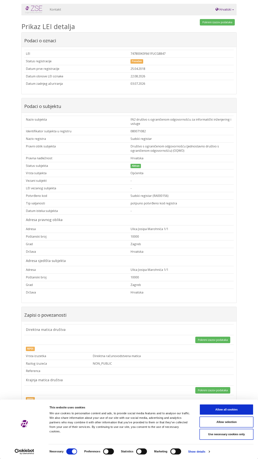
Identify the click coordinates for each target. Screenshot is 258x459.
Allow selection (226, 422)
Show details (196, 451)
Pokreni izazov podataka (217, 22)
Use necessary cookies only (226, 434)
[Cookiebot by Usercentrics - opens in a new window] (24, 451)
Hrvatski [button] (225, 9)
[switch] (108, 451)
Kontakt (55, 9)
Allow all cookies (226, 409)
